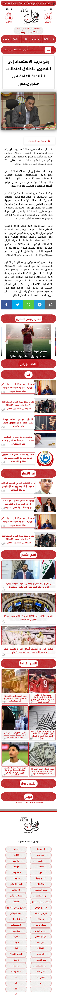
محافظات (40, 884)
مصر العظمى (41, 890)
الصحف (16, 902)
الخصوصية (16, 971)
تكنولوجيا (40, 878)
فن (40, 872)
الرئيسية (40, 849)
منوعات (16, 878)
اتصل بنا (41, 977)
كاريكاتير (16, 890)
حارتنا (16, 942)
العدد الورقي (28, 364)
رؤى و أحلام (40, 931)
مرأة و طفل (40, 937)
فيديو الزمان (41, 907)
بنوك (16, 948)
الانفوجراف (16, 925)
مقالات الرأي (16, 896)
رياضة (16, 39)
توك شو (16, 931)
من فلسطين (41, 966)
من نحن (16, 966)
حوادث (16, 867)
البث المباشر (16, 913)
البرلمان (41, 954)
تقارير (25, 39)
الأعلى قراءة (28, 663)
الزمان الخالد (41, 913)
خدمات (41, 919)
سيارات (40, 942)
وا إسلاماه (41, 896)
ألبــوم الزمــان (16, 954)
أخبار (45, 39)
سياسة (36, 39)
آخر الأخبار (28, 473)
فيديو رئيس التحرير (16, 907)
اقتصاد (40, 867)
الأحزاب (40, 948)
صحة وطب (16, 872)
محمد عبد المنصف (37, 141)
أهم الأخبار (28, 555)
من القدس (41, 960)
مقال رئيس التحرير (28, 319)
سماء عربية (40, 925)
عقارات (16, 937)
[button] (51, 342)
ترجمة (16, 960)
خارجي (5, 39)
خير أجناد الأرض (16, 919)
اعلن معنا (40, 971)
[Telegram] (39, 304)
